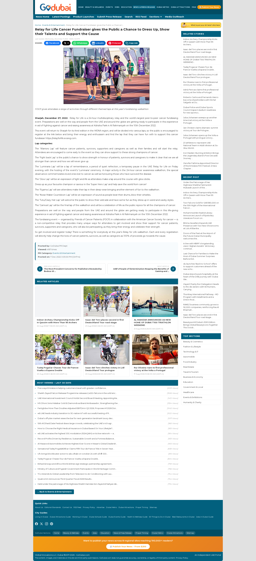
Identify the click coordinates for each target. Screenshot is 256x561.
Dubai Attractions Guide (60, 517)
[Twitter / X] (41, 524)
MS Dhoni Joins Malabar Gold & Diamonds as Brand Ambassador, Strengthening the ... (78, 403)
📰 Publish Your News (209, 7)
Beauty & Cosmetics (193, 342)
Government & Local (193, 387)
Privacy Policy (89, 507)
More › (215, 34)
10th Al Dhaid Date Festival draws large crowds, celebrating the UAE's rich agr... (75, 423)
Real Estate (188, 367)
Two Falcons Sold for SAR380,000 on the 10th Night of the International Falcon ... (201, 205)
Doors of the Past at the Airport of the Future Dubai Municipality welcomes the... (199, 236)
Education (126, 7)
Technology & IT (190, 352)
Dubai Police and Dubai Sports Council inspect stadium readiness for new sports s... (199, 110)
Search (129, 16)
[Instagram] (46, 524)
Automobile (189, 357)
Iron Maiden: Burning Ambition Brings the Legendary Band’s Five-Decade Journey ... (201, 155)
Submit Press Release (109, 16)
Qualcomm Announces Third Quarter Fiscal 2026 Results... (65, 479)
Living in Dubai (41, 517)
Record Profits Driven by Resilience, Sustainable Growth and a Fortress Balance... (76, 438)
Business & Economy (193, 377)
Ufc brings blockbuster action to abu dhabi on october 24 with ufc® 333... (73, 454)
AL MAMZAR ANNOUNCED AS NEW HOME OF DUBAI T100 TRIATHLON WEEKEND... (199, 59)
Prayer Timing (142, 507)
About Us (39, 507)
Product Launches (83, 16)
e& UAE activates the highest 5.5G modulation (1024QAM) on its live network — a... (76, 433)
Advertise (100, 507)
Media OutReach (174, 16)
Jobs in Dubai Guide (204, 517)
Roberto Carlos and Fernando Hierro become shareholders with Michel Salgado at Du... (200, 100)
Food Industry (189, 362)
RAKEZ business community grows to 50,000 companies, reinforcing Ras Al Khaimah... (201, 307)
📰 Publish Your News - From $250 (128, 546)
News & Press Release (144, 7)
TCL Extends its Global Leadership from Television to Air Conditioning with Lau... (75, 474)
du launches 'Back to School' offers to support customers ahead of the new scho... (200, 266)
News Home (42, 16)
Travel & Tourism (191, 372)
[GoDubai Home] (55, 7)
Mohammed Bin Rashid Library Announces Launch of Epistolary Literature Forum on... (198, 215)
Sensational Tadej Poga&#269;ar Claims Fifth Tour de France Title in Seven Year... (76, 448)
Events (109, 7)
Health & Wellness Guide (137, 517)
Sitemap (153, 507)
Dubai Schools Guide (98, 517)
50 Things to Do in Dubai (160, 517)
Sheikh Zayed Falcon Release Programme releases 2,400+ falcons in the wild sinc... (77, 393)
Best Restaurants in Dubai (183, 517)
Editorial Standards (53, 507)
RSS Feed (141, 16)
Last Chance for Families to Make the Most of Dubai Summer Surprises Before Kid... (200, 256)
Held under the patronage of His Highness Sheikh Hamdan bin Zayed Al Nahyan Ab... (78, 484)
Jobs (117, 7)
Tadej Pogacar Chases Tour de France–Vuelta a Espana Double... (68, 459)
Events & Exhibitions (192, 397)
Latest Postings (61, 16)
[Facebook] (36, 524)
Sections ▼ (155, 16)
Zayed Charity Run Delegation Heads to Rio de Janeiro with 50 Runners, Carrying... (201, 287)
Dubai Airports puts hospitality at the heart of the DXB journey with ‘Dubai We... (200, 276)
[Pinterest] (51, 524)
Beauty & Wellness (94, 7)
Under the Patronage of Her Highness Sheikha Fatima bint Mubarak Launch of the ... (197, 185)
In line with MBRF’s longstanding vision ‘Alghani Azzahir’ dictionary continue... (199, 246)
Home (81, 7)
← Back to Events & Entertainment (54, 492)
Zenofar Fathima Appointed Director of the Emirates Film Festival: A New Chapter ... (201, 166)
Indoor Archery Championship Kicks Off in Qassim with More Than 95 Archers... (200, 42)
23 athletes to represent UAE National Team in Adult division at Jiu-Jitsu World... (200, 145)
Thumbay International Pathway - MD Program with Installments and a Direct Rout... (200, 297)
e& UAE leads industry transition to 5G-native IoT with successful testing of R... (74, 413)
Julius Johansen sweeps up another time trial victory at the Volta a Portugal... (200, 120)
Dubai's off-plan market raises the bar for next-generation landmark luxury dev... (76, 418)
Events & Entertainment (53, 25)
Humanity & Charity (192, 402)
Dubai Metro (163, 7)
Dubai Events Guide (116, 517)
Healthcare (188, 392)
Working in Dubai (80, 517)
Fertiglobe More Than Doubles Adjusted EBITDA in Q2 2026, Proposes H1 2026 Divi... (77, 408)
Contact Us (67, 507)
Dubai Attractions (180, 7)
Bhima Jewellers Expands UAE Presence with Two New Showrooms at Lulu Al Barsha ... (201, 226)
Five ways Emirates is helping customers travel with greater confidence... (72, 388)
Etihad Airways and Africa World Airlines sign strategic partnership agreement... (75, 464)
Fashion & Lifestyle (192, 347)
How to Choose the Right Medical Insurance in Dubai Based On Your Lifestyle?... (75, 428)
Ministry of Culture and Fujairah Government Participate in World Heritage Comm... (77, 469)
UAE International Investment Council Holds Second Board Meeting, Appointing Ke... (78, 398)
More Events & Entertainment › (159, 281)
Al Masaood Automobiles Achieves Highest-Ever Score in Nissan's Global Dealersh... (77, 443)
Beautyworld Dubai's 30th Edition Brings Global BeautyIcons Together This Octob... (200, 325)
